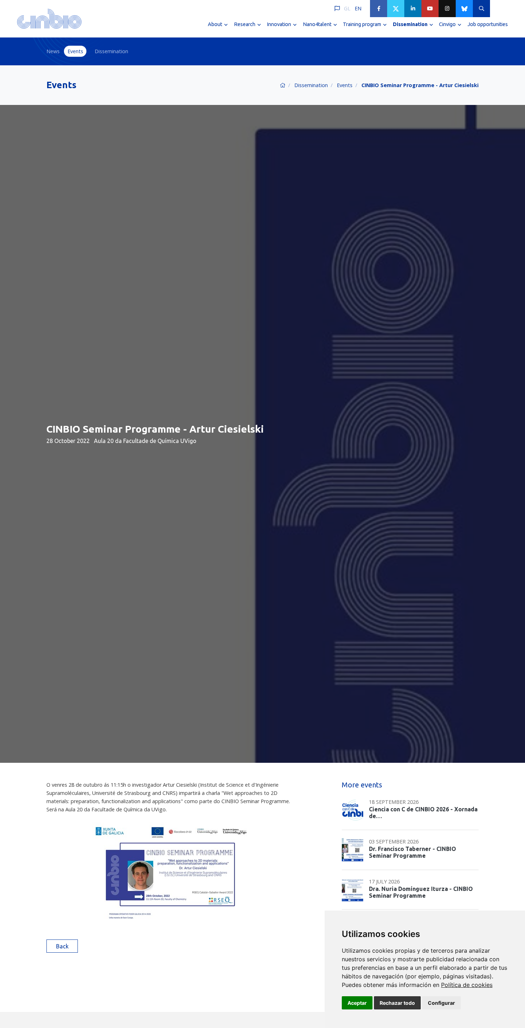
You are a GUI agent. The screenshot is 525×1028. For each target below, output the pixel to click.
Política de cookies (466, 984)
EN (358, 8)
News (53, 51)
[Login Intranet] (498, 8)
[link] (466, 984)
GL (347, 8)
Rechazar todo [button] (397, 1003)
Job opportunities (488, 24)
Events (75, 51)
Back (62, 946)
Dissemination (111, 51)
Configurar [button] (441, 1003)
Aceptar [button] (357, 1003)
